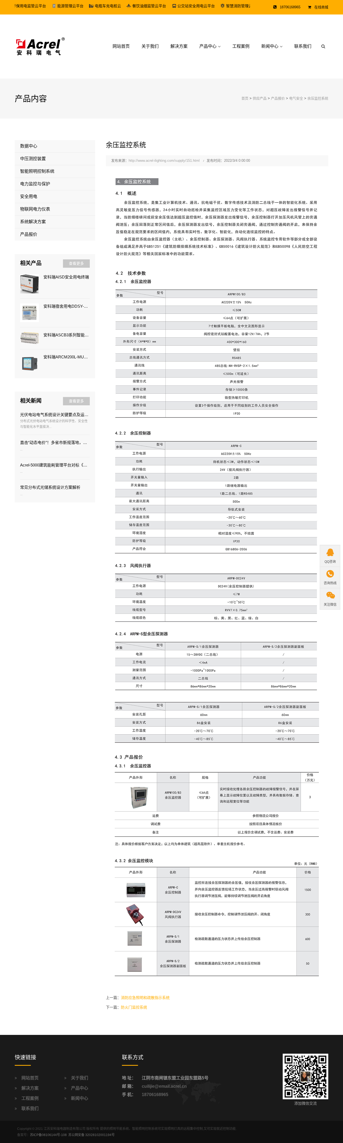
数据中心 (28, 146)
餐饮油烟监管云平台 (131, 6)
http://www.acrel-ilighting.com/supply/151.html (164, 161)
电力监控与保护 (35, 184)
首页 (244, 98)
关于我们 (150, 46)
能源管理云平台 (52, 6)
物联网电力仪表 (35, 209)
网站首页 (121, 46)
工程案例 (240, 46)
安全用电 (28, 196)
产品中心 (208, 46)
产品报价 (278, 98)
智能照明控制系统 (37, 171)
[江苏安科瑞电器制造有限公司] (40, 46)
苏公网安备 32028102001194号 (91, 1135)
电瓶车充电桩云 (90, 6)
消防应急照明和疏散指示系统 (145, 997)
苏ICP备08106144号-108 (48, 1135)
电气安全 (296, 98)
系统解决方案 (33, 221)
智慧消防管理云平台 (225, 6)
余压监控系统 (317, 98)
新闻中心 (269, 46)
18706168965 (155, 1094)
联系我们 (302, 46)
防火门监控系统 (134, 1007)
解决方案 (179, 46)
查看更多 (76, 263)
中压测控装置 (33, 158)
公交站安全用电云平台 (178, 6)
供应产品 (260, 98)
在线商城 (321, 7)
